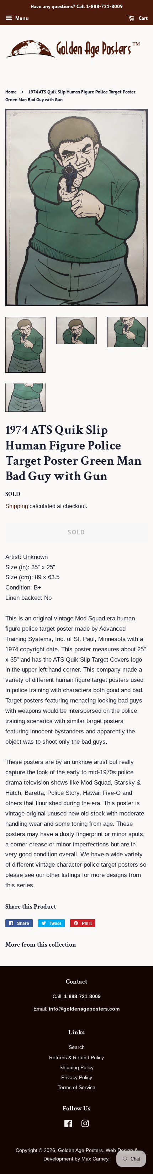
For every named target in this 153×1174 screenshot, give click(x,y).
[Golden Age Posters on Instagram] (85, 1125)
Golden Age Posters (80, 1150)
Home (11, 92)
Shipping (16, 506)
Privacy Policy (76, 1077)
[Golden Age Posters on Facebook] (68, 1125)
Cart (142, 18)
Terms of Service (76, 1087)
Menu (21, 18)
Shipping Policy (76, 1067)
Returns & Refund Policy (76, 1057)
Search (77, 1047)
